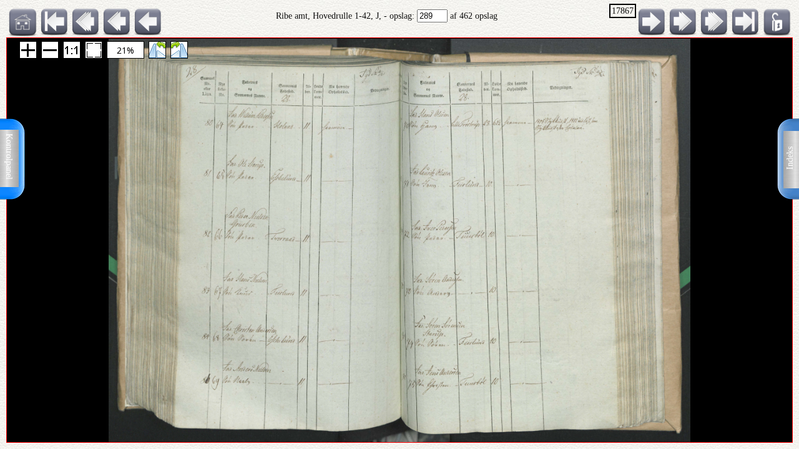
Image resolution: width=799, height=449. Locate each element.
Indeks (790, 158)
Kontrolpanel (9, 156)
